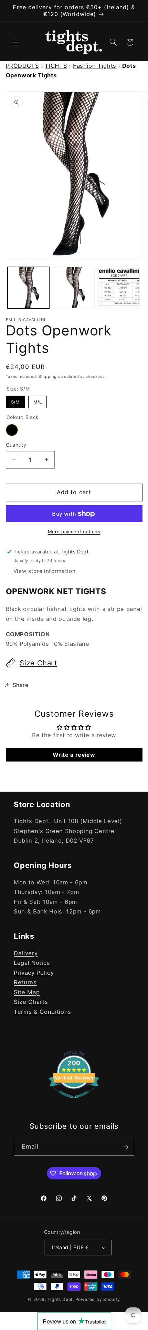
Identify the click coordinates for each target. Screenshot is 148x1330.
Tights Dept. (60, 1299)
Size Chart (38, 662)
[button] (15, 42)
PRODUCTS (22, 65)
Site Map (27, 992)
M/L (37, 400)
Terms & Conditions (42, 1011)
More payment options (74, 531)
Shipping (48, 376)
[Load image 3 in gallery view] (119, 287)
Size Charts (31, 1001)
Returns (25, 982)
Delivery (26, 953)
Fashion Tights (94, 65)
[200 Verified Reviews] (74, 1101)
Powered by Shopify (97, 1299)
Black (12, 430)
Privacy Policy (34, 972)
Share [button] (21, 685)
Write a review (74, 754)
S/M (15, 400)
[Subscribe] (125, 1147)
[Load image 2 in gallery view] (74, 287)
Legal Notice (32, 962)
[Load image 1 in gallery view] (28, 287)
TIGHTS (56, 65)
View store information (44, 571)
